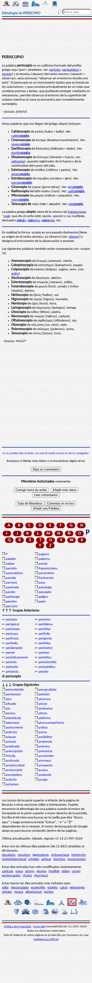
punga (42, 780)
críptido (33, 859)
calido (20, 136)
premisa (44, 746)
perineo (43, 653)
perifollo (44, 634)
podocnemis (14, 727)
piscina (10, 713)
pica (8, 699)
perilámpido (14, 648)
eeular (48, 220)
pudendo (44, 775)
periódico (45, 657)
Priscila (10, 756)
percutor (12, 606)
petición (44, 694)
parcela (11, 578)
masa (19, 871)
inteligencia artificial (46, 939)
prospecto (45, 765)
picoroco (44, 699)
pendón (11, 601)
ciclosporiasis (60, 855)
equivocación (11, 875)
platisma (44, 718)
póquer (11, 737)
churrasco (41, 875)
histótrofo (78, 855)
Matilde (54, 871)
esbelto (52, 887)
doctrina (59, 859)
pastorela (12, 587)
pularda (11, 780)
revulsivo (24, 855)
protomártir (14, 770)
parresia (11, 583)
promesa (44, 761)
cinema (20, 144)
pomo (42, 732)
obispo (73, 237)
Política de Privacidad (18, 926)
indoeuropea (77, 212)
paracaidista (14, 573)
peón (42, 601)
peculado (44, 592)
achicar (46, 859)
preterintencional (14, 859)
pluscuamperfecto (51, 723)
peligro (43, 597)
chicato (7, 892)
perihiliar (44, 643)
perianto (44, 619)
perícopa (12, 634)
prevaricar (45, 751)
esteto (20, 174)
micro (20, 200)
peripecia (12, 672)
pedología (13, 597)
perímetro (45, 648)
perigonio (45, 638)
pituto (42, 713)
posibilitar (45, 737)
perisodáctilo (15, 690)
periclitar (44, 629)
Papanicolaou (48, 568)
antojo (29, 871)
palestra (44, 559)
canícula (7, 871)
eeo (21, 220)
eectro (34, 220)
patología (45, 587)
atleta (66, 871)
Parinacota (46, 578)
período (54, 70)
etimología (77, 887)
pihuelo (11, 704)
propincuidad (15, 765)
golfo (15, 274)
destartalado (20, 887)
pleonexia (12, 723)
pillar (5, 887)
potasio (11, 742)
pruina (43, 770)
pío (8, 708)
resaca (18, 892)
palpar (10, 564)
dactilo (20, 153)
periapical (12, 624)
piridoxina (45, 708)
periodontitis (47, 662)
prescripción (14, 751)
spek (7, 216)
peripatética (70, 70)
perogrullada (47, 690)
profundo (12, 761)
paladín (11, 559)
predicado (13, 746)
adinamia (17, 161)
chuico (27, 875)
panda (42, 564)
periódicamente (17, 657)
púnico (49, 892)
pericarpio (13, 629)
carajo (76, 871)
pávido (10, 592)
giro (75, 187)
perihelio (12, 643)
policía (42, 727)
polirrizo (11, 732)
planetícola (13, 718)
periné (10, 653)
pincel (42, 704)
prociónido (46, 756)
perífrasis (12, 638)
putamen (12, 784)
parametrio (46, 573)
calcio (64, 887)
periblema (45, 624)
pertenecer (13, 694)
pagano (43, 554)
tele (75, 204)
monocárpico (76, 859)
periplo (7, 74)
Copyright (39, 926)
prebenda (45, 742)
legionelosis (41, 855)
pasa (41, 583)
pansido (11, 568)
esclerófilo (38, 887)
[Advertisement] (46, 37)
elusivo (41, 871)
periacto (11, 619)
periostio (12, 667)
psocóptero (14, 775)
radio (76, 191)
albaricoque (33, 892)
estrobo (21, 183)
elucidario (9, 855)
